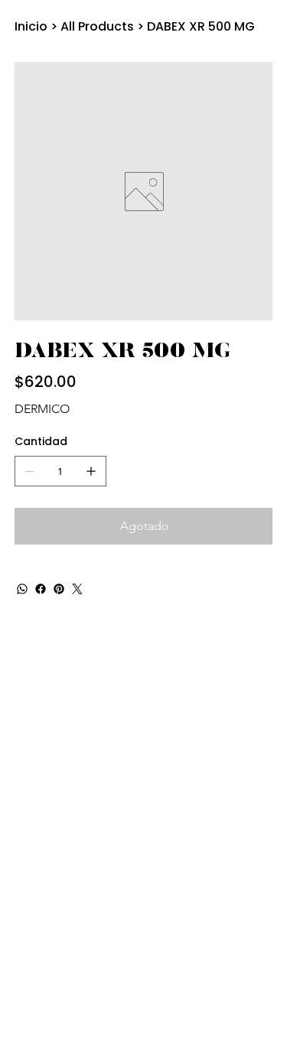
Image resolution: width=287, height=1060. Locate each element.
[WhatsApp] (22, 589)
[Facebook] (40, 589)
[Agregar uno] (91, 471)
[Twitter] (77, 589)
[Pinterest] (59, 589)
